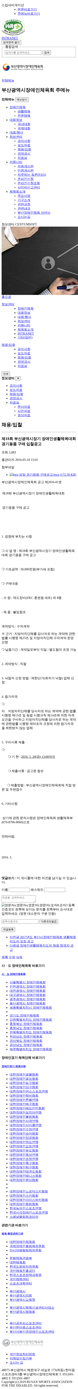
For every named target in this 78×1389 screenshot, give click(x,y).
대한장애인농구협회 (24, 1083)
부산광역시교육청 (22, 1299)
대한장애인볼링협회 (24, 1116)
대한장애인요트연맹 (24, 1146)
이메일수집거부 (21, 1358)
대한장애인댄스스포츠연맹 (29, 1091)
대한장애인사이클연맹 (26, 1125)
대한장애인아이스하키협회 (29, 1200)
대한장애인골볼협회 (24, 1074)
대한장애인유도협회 (24, 1150)
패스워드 (37, 889)
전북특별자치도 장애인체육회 (31, 1032)
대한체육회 (18, 1262)
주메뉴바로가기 (29, 13)
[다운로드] (13, 34)
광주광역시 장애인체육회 (28, 999)
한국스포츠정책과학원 (26, 1275)
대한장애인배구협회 (24, 1104)
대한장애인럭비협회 (24, 1095)
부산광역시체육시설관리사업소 (32, 1307)
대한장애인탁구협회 (24, 1167)
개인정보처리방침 (22, 1354)
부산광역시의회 (21, 1295)
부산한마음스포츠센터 (26, 1327)
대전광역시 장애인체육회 (28, 990)
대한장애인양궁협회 (24, 1137)
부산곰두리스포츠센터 (26, 1323)
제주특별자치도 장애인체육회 (31, 1049)
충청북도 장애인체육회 (26, 1024)
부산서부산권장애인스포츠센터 (32, 1331)
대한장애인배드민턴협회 (27, 1108)
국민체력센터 (19, 1279)
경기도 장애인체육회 (24, 1015)
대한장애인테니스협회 (26, 1175)
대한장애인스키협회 (24, 1195)
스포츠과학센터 (21, 1283)
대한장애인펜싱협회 (24, 1180)
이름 (5, 889)
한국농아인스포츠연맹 (26, 1208)
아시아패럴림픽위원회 (26, 1250)
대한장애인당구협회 (24, 1087)
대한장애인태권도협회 (26, 1171)
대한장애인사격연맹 (24, 1121)
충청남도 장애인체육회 (26, 1028)
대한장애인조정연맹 (24, 1159)
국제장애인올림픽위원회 (27, 1246)
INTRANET (10, 38)
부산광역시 (18, 1291)
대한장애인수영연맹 (24, 1129)
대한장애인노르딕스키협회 (29, 1191)
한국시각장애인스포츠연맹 (29, 1212)
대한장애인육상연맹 (24, 1154)
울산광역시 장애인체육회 (28, 1003)
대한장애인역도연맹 (24, 1142)
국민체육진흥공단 (22, 1270)
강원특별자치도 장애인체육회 (31, 1019)
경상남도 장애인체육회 (26, 1045)
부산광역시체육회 (22, 1311)
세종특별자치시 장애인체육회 (31, 1007)
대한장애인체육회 (22, 1242)
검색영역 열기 (11, 42)
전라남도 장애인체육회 (26, 1036)
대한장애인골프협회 (24, 1078)
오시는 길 (16, 1362)
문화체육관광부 (21, 1258)
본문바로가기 (27, 9)
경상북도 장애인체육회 (26, 1040)
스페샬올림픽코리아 (24, 1216)
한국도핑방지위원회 (24, 1266)
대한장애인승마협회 (24, 1133)
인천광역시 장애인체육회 (28, 986)
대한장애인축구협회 (24, 1163)
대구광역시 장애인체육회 (28, 995)
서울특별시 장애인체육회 (28, 982)
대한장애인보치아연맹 (26, 1112)
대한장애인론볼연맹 (24, 1100)
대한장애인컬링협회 (24, 1204)
